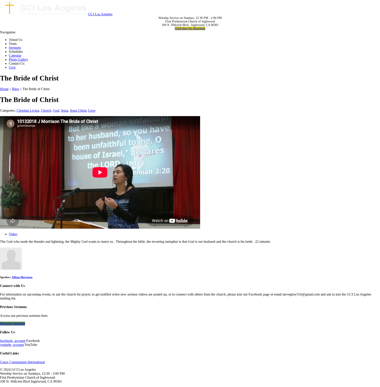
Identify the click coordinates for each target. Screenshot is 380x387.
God (56, 110)
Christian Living (27, 110)
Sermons (15, 47)
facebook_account (12, 341)
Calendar (15, 55)
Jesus (64, 110)
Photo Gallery (18, 59)
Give (12, 67)
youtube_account (12, 345)
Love (91, 110)
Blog (15, 89)
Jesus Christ (78, 110)
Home (4, 89)
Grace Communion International (22, 362)
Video (13, 234)
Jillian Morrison (22, 277)
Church (46, 110)
